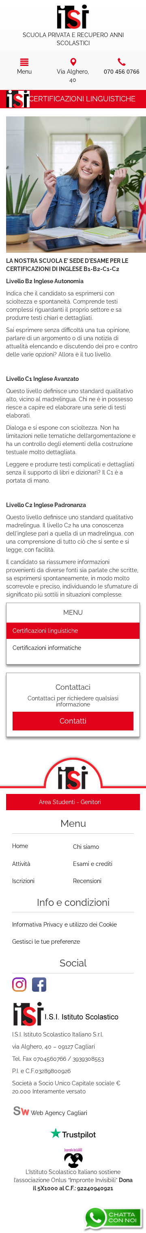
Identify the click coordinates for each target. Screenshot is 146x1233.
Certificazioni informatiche (47, 648)
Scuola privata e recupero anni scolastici (73, 39)
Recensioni (87, 881)
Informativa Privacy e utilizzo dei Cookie (64, 924)
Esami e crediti (92, 864)
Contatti (73, 721)
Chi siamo (86, 847)
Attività (21, 864)
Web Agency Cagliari (58, 1113)
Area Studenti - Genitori (70, 802)
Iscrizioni (23, 881)
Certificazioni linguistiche (45, 630)
